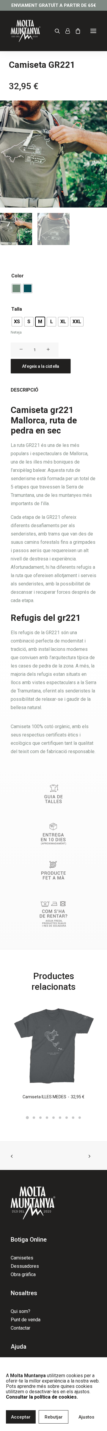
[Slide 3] (40, 1117)
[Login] (65, 31)
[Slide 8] (73, 1117)
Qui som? (20, 1311)
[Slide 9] (79, 1117)
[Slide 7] (66, 1117)
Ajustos (86, 1417)
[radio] (16, 288)
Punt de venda (25, 1319)
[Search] (54, 31)
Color (17, 276)
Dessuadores (25, 1266)
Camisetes (22, 1258)
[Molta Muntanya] (25, 31)
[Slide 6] (60, 1117)
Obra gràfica (23, 1274)
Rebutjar (54, 1417)
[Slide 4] (47, 1117)
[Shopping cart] (75, 31)
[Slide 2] (34, 1117)
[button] (93, 31)
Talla (16, 309)
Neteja (16, 332)
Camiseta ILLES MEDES (53, 1096)
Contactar (20, 1328)
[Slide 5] (53, 1117)
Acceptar (21, 1417)
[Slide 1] (27, 1117)
